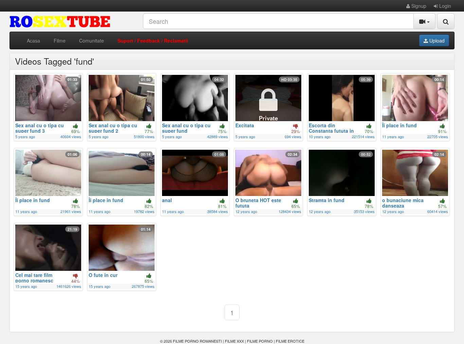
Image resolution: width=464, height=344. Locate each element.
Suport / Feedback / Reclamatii (153, 40)
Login (444, 5)
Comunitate (91, 40)
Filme (60, 40)
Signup (418, 5)
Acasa (33, 40)
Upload (436, 40)
